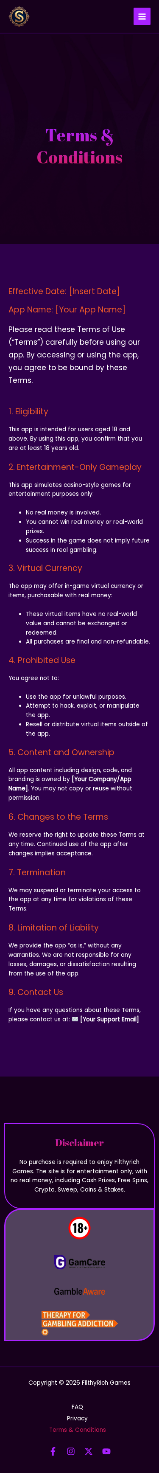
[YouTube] (106, 1451)
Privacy (77, 1418)
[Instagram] (70, 1451)
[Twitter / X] (88, 1451)
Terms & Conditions (77, 1430)
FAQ (77, 1407)
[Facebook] (53, 1451)
